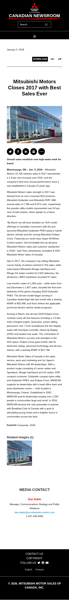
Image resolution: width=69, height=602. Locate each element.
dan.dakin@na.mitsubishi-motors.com (35, 512)
